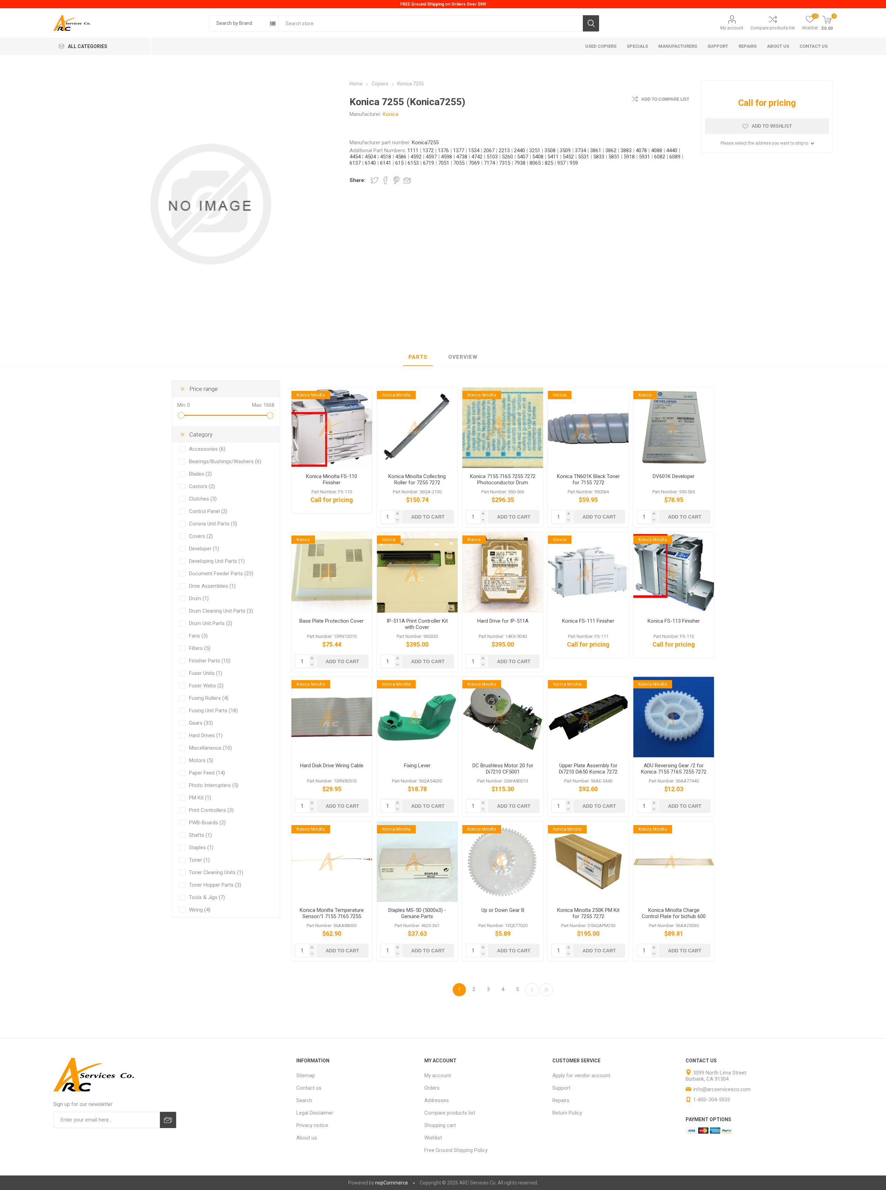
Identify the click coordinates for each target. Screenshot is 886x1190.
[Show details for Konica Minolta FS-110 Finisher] (331, 427)
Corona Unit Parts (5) (213, 524)
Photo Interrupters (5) (213, 785)
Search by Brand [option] (234, 23)
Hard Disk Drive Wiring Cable (331, 765)
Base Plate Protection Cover (331, 621)
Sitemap (305, 1075)
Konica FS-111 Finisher (588, 621)
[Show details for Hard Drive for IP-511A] (502, 572)
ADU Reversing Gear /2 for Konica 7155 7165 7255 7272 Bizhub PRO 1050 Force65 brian (673, 774)
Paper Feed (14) (207, 773)
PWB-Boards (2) (207, 823)
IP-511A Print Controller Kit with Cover (417, 624)
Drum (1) (199, 598)
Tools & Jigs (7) (207, 897)
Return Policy (567, 1113)
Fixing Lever (417, 765)
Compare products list (772, 27)
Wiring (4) (199, 910)
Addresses (436, 1100)
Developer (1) (204, 549)
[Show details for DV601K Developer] (673, 427)
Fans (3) (198, 636)
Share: (357, 180)
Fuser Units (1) (205, 673)
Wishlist (433, 1138)
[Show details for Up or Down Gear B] (502, 862)
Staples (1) (201, 847)
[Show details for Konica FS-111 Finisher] (588, 572)
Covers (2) (201, 536)
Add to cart (428, 517)
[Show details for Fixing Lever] (417, 717)
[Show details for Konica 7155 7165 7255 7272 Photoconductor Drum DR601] (502, 427)
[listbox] (243, 23)
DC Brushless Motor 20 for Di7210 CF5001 (502, 768)
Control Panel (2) (208, 511)
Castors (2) (202, 486)
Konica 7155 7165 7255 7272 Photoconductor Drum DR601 (502, 482)
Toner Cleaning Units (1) (216, 872)
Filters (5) (199, 648)
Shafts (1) (200, 835)
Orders (432, 1088)
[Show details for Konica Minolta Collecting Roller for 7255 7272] (417, 427)
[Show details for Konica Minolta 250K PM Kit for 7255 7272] (588, 862)
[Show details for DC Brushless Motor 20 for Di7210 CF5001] (502, 717)
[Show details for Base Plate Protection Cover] (331, 572)
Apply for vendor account (581, 1075)
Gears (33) (201, 723)
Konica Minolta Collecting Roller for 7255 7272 (417, 479)
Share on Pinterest (396, 180)
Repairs (560, 1100)
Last (546, 989)
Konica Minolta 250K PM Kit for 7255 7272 (588, 913)
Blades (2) (200, 474)
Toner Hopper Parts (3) (215, 885)
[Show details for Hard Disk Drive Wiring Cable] (331, 717)
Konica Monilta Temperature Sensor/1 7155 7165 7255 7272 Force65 (332, 916)
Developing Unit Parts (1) (217, 561)
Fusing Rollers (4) (208, 698)
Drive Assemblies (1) (212, 586)
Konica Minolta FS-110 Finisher (331, 479)
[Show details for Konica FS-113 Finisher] (673, 572)
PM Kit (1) (200, 798)
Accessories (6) (207, 449)
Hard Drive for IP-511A (502, 621)
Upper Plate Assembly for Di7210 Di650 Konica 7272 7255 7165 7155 (588, 771)
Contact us (309, 1088)
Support (561, 1088)
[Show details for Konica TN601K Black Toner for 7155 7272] (588, 427)
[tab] (418, 357)
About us (306, 1138)
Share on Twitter (374, 180)
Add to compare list (665, 99)
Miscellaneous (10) (210, 748)
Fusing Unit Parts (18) (213, 710)
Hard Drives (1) (206, 735)
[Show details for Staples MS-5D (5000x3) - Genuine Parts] (417, 862)
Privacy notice (312, 1125)
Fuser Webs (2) (206, 686)
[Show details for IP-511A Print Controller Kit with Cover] (417, 572)
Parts (417, 357)
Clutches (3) (203, 499)
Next (532, 989)
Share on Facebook (385, 180)
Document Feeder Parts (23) (221, 573)
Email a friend (407, 180)
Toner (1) (199, 860)
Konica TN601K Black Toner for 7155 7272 (588, 479)
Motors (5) (201, 760)
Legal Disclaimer (314, 1113)
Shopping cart (440, 1125)
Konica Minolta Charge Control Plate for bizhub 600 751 (674, 916)
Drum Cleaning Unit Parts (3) (221, 611)
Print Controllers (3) (211, 810)
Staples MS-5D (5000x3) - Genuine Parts (417, 913)
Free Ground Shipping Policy (456, 1150)
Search (591, 23)
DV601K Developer (674, 476)
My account (731, 27)
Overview (463, 357)
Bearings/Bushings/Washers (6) (225, 461)
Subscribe (168, 1120)
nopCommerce (391, 1183)
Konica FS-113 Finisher (674, 621)
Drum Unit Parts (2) (210, 623)
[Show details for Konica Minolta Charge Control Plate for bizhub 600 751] (673, 862)
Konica (390, 114)
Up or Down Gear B (502, 910)
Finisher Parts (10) (209, 661)
